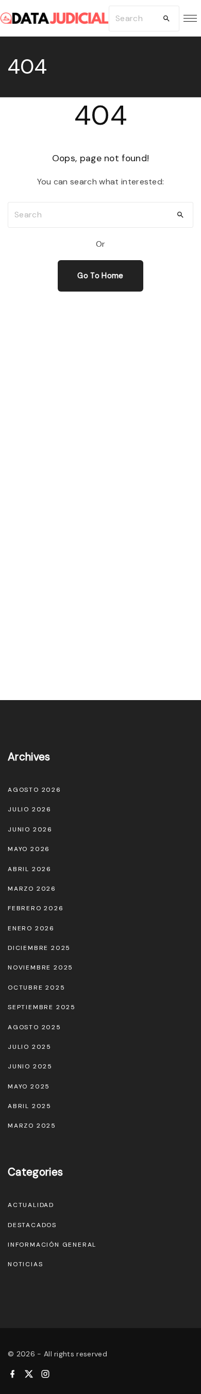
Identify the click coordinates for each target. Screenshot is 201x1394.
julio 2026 (30, 809)
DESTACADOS (32, 1225)
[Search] (166, 18)
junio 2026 (30, 829)
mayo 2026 (29, 849)
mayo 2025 (29, 1086)
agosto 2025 (34, 1027)
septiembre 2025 (42, 1007)
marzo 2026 (32, 889)
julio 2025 (30, 1047)
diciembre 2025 (39, 948)
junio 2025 (30, 1066)
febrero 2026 (36, 908)
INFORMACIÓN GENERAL (52, 1244)
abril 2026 (30, 869)
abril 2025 (30, 1106)
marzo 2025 (32, 1125)
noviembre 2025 (40, 967)
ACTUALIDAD (31, 1205)
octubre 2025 (36, 987)
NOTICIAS (25, 1264)
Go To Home (100, 275)
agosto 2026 (34, 790)
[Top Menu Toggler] (190, 18)
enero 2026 (31, 928)
